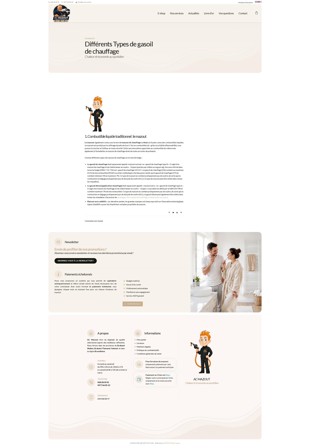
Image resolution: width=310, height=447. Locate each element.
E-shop (161, 13)
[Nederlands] (256, 1)
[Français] (260, 1)
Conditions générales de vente (149, 354)
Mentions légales (144, 346)
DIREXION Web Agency (172, 443)
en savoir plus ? (134, 304)
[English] (258, 1)
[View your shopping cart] (256, 13)
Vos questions (226, 13)
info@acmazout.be (84, 2)
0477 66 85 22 (68, 2)
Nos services (176, 13)
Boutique (241, 2)
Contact (243, 13)
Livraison (140, 343)
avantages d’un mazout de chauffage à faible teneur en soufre (142, 197)
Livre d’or (209, 13)
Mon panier (249, 2)
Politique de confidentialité (148, 350)
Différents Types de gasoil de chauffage (114, 91)
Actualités (193, 13)
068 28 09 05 (54, 2)
